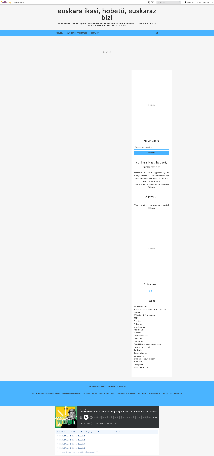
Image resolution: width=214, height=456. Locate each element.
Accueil (59, 33)
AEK (136, 318)
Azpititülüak (139, 330)
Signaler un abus (104, 393)
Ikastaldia (138, 350)
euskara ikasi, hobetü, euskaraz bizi (107, 14)
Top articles (86, 393)
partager (100, 423)
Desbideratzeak (141, 336)
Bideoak (137, 333)
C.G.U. (113, 393)
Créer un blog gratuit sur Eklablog (71, 393)
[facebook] (145, 2)
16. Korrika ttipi (140, 307)
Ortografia (138, 365)
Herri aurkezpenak (142, 347)
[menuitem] (59, 33)
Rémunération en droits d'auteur (126, 393)
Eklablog (123, 387)
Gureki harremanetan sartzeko (147, 344)
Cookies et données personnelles (158, 393)
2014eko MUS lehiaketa (144, 315)
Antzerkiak (138, 324)
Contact (95, 33)
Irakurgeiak (139, 356)
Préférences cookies (176, 393)
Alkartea (137, 321)
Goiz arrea (138, 342)
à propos (113, 423)
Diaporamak (139, 339)
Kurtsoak (138, 362)
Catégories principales (76, 33)
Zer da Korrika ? (141, 368)
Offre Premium (142, 393)
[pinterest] (152, 2)
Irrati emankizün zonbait (144, 359)
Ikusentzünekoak (141, 353)
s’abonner (87, 423)
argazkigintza (139, 327)
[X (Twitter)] (148, 2)
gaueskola (153, 184)
